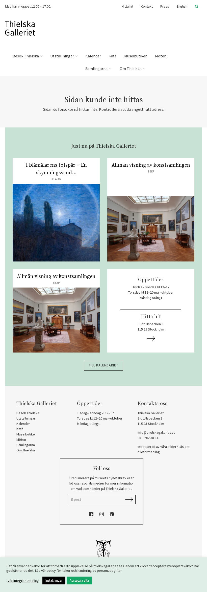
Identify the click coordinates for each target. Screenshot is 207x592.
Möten (160, 55)
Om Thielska (130, 68)
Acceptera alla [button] (79, 580)
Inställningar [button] (53, 580)
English (182, 6)
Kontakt (147, 6)
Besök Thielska (26, 55)
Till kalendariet (103, 365)
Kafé (113, 55)
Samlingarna (96, 68)
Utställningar (62, 55)
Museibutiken (135, 55)
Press (164, 6)
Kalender (93, 55)
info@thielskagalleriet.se (156, 432)
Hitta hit (127, 6)
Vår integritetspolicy (23, 580)
